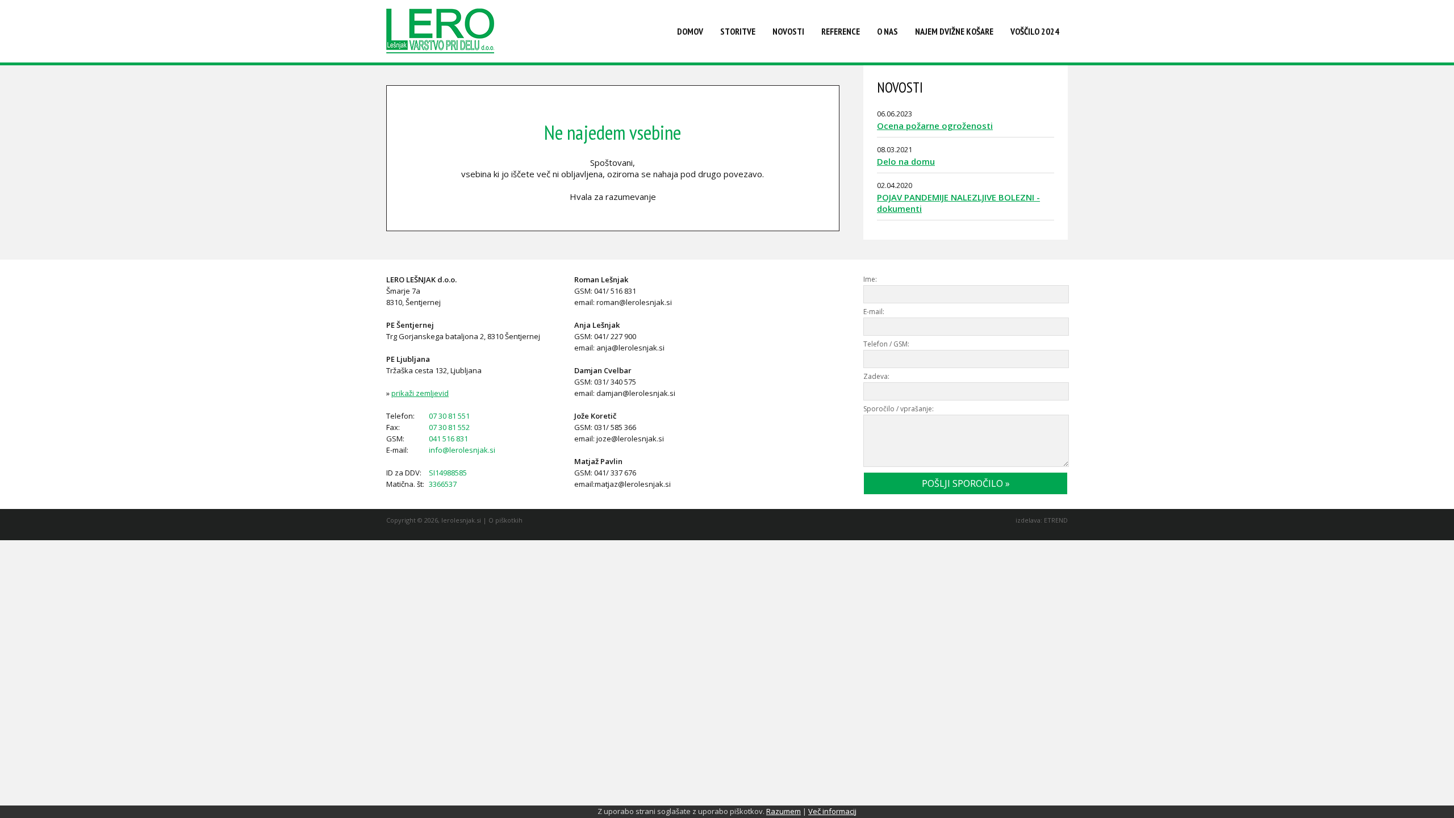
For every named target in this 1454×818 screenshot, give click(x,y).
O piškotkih (505, 520)
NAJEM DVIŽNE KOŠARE (954, 31)
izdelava (1028, 520)
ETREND (1056, 520)
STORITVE (737, 31)
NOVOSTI (788, 31)
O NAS (887, 31)
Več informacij (832, 811)
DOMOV (690, 31)
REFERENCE (840, 31)
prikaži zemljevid (420, 393)
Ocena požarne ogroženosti (935, 125)
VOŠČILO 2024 (1034, 31)
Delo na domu (906, 161)
